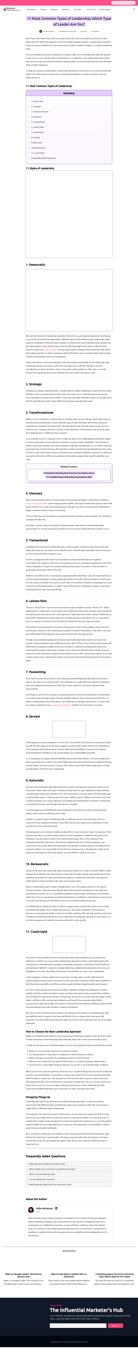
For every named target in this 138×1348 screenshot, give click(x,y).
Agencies (54, 9)
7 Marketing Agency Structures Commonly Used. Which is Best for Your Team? (114, 1275)
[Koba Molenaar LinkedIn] (56, 1208)
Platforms (65, 9)
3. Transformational (39, 111)
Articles (43, 9)
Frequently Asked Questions (43, 158)
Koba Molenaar (49, 31)
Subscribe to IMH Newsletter (123, 3)
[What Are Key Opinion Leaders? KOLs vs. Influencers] (64, 1263)
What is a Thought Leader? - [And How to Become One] (23, 1275)
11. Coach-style (37, 153)
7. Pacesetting (37, 132)
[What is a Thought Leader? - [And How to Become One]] (18, 1263)
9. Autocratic (36, 142)
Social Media (95, 31)
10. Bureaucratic (38, 148)
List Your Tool (91, 9)
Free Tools (77, 9)
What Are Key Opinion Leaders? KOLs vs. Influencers (69, 1275)
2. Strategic (36, 106)
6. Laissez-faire (37, 127)
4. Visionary (36, 117)
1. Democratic (37, 101)
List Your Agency (104, 9)
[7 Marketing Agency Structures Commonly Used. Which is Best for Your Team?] (109, 1263)
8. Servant (35, 137)
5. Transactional (38, 122)
